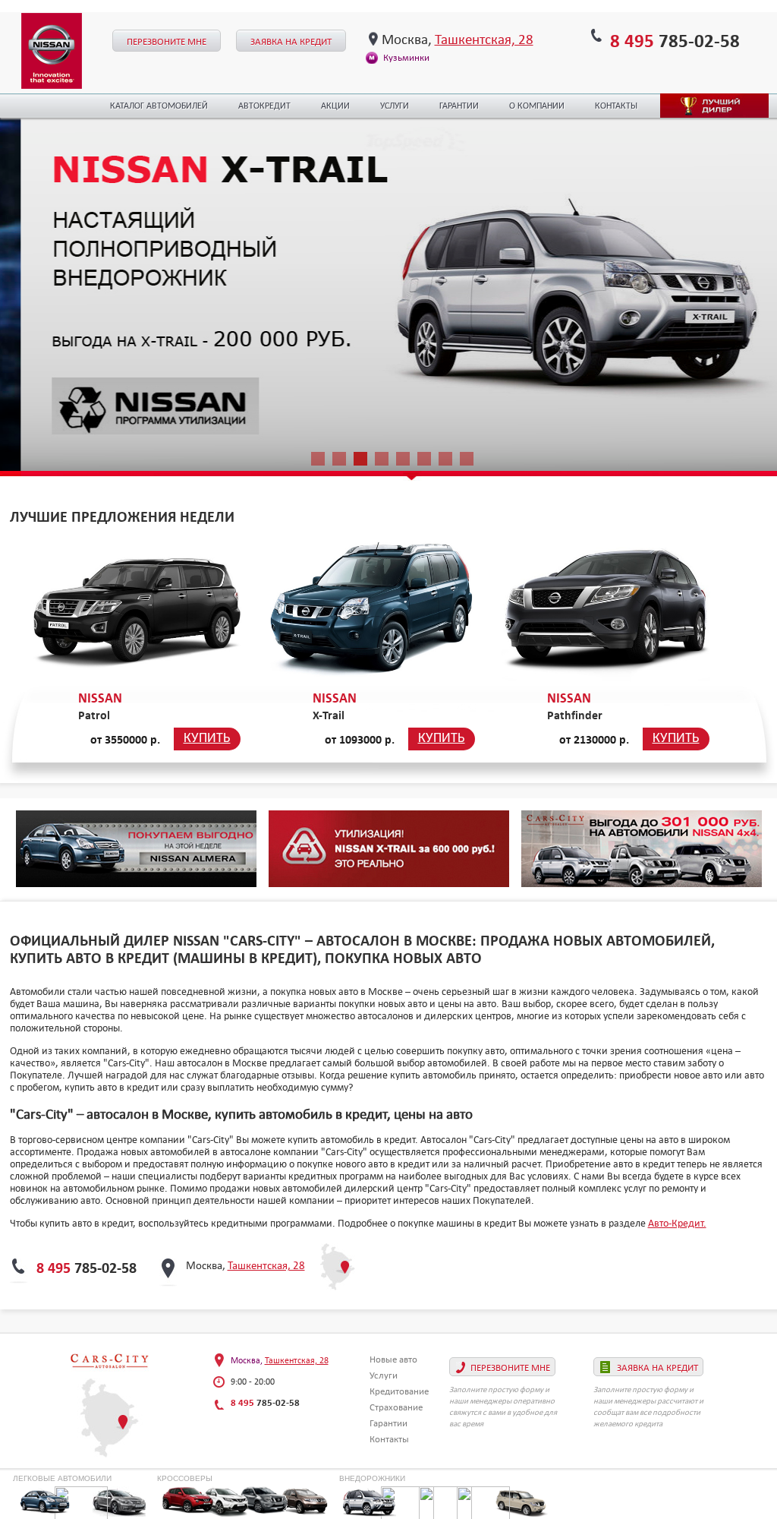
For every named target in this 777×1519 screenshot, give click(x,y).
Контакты (616, 106)
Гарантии (459, 106)
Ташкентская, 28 (484, 38)
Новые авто (393, 1359)
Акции (335, 106)
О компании (537, 106)
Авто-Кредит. (677, 1223)
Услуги (394, 106)
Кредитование (399, 1391)
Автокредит (264, 106)
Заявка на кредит (291, 41)
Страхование (396, 1407)
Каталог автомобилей (159, 106)
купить (207, 738)
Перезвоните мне (166, 41)
